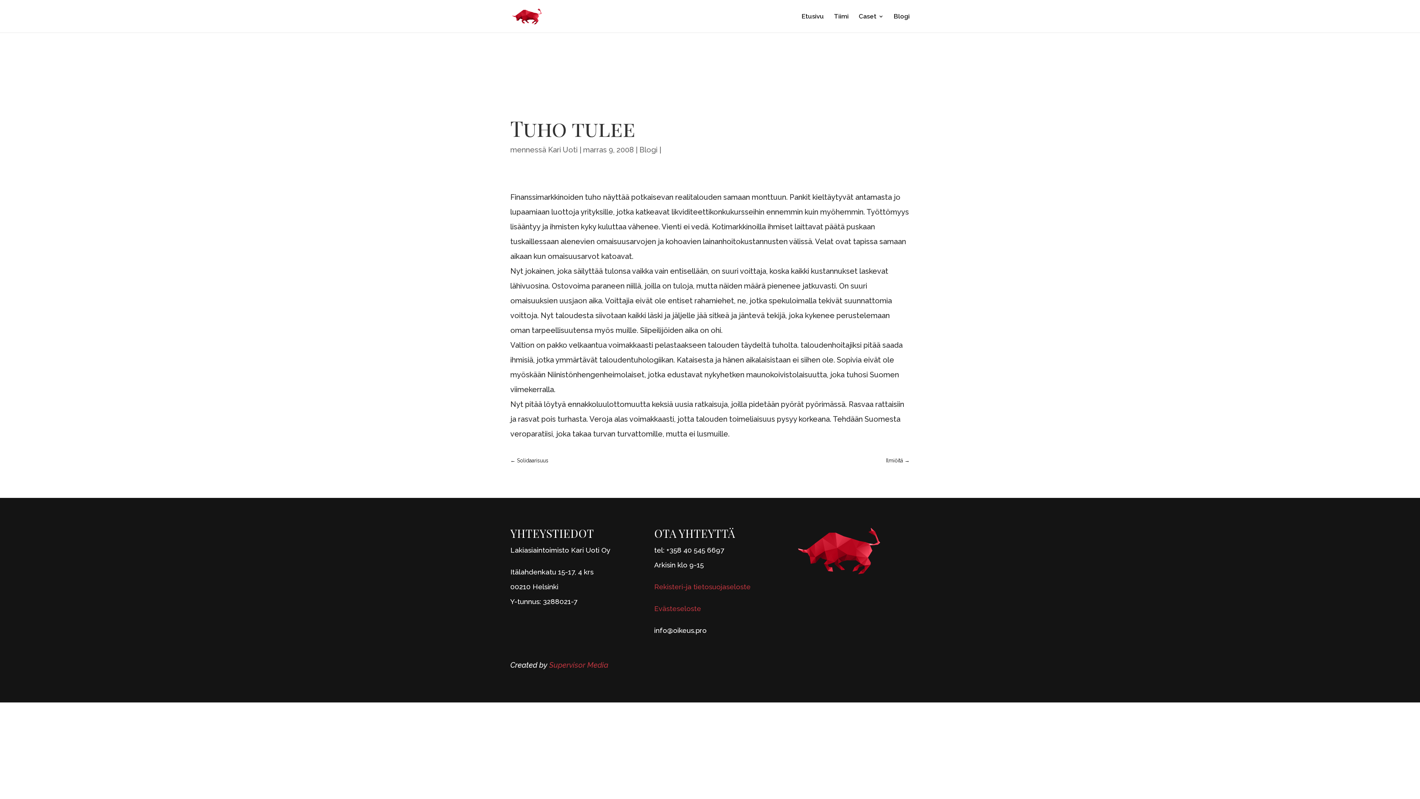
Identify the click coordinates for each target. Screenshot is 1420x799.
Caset (867, 17)
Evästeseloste (677, 608)
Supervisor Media (578, 665)
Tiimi (841, 17)
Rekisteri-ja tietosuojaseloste (702, 587)
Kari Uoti (563, 149)
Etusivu (813, 17)
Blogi (902, 17)
